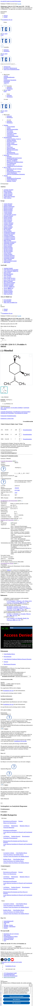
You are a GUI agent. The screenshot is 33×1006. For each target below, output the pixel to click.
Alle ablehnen (16, 999)
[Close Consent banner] (30, 985)
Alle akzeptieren (16, 1002)
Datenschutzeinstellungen (16, 996)
